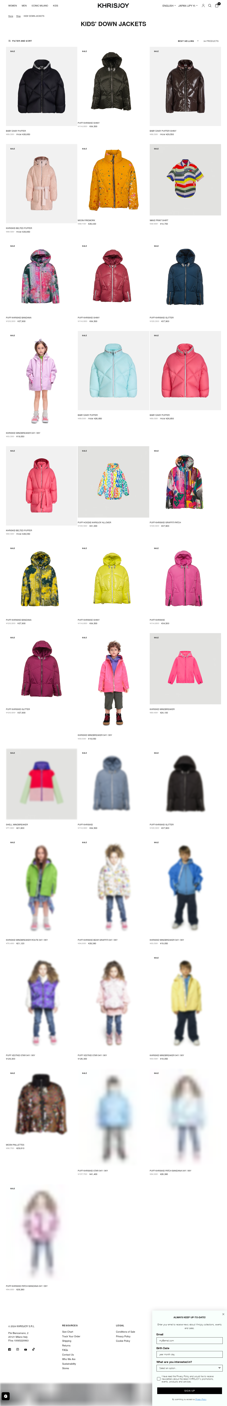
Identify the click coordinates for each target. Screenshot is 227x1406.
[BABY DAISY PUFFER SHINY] (185, 86)
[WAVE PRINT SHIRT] (185, 179)
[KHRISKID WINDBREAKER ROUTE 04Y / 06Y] (41, 886)
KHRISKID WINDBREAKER (162, 709)
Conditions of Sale (125, 1331)
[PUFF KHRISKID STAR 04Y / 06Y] (113, 1117)
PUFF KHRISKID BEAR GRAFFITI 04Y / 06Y (97, 939)
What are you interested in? (174, 1362)
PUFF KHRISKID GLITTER (162, 317)
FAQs (65, 1350)
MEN (24, 5)
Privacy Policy (123, 1336)
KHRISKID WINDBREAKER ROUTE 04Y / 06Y (27, 939)
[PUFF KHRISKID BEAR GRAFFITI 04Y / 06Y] (113, 886)
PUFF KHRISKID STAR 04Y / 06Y (93, 1170)
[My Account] (203, 5)
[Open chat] (6, 1396)
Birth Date (163, 1348)
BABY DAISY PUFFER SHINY (163, 130)
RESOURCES (70, 1325)
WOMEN (12, 5)
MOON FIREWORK (86, 220)
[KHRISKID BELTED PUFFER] (41, 183)
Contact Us (68, 1354)
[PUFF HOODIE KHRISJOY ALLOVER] (113, 481)
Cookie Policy (123, 1340)
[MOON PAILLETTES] (41, 1104)
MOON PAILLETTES (15, 1144)
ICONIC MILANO (40, 5)
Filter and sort (22, 41)
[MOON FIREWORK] (113, 179)
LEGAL (120, 1325)
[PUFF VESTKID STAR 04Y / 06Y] (41, 1001)
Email (160, 1335)
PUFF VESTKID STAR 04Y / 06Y (20, 1055)
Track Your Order (71, 1336)
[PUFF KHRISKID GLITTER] (185, 277)
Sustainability (69, 1363)
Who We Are (68, 1359)
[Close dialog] (223, 1314)
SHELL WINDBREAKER (17, 824)
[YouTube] (28, 1349)
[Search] (210, 5)
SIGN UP (189, 1390)
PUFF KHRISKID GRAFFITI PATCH (165, 522)
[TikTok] (36, 1349)
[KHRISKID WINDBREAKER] (185, 668)
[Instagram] (20, 1349)
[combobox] (188, 1368)
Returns (66, 1345)
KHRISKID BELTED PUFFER (19, 228)
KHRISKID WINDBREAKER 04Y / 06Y (23, 432)
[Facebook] (12, 1349)
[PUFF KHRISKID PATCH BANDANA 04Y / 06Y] (185, 1117)
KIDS (55, 5)
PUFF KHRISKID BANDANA (18, 317)
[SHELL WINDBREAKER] (41, 784)
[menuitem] (13, 5)
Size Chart (67, 1331)
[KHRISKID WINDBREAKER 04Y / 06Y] (41, 379)
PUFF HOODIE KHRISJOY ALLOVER (94, 522)
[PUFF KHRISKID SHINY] (113, 82)
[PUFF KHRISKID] (185, 579)
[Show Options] (219, 1368)
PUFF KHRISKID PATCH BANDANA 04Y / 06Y (170, 1170)
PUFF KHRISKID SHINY (89, 122)
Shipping (66, 1340)
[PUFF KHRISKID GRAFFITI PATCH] (185, 481)
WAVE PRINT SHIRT (159, 220)
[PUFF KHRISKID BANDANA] (41, 277)
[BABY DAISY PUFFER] (41, 86)
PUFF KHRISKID (157, 619)
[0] (216, 5)
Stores (65, 1368)
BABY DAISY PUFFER (16, 130)
